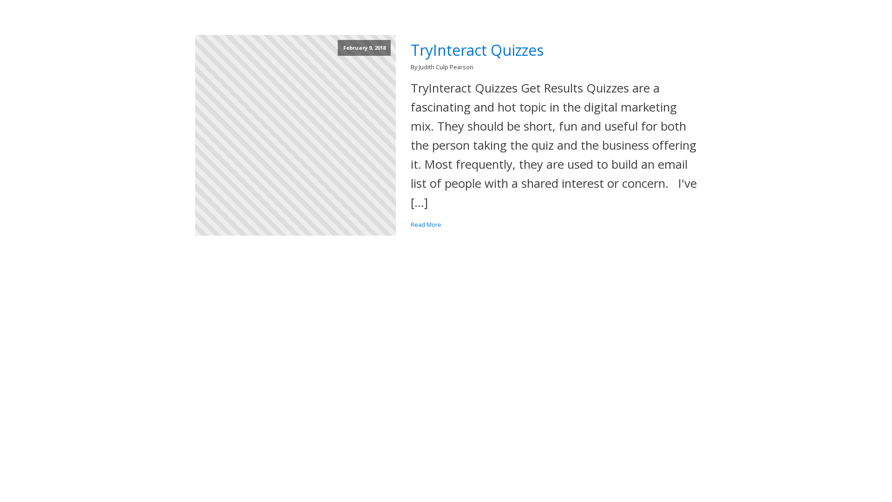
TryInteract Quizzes (477, 50)
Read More (426, 224)
